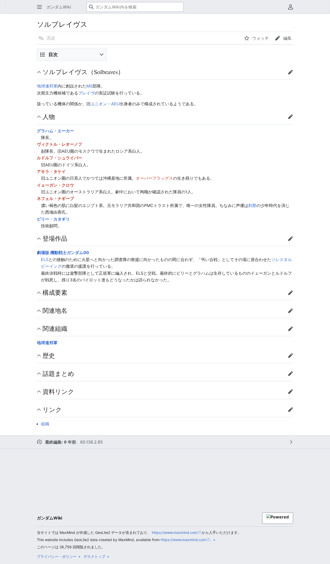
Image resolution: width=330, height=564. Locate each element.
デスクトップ (94, 556)
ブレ (82, 93)
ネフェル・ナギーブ (55, 198)
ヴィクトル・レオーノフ (59, 144)
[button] (39, 7)
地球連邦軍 (47, 86)
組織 (45, 423)
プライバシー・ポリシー (57, 556)
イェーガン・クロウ (55, 185)
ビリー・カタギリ (53, 219)
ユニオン (98, 103)
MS (89, 86)
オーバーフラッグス (154, 178)
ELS (44, 259)
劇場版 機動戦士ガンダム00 (63, 252)
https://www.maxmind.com (174, 532)
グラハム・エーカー (55, 130)
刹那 (252, 205)
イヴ (90, 93)
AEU (115, 103)
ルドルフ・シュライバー (59, 157)
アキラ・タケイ (51, 171)
